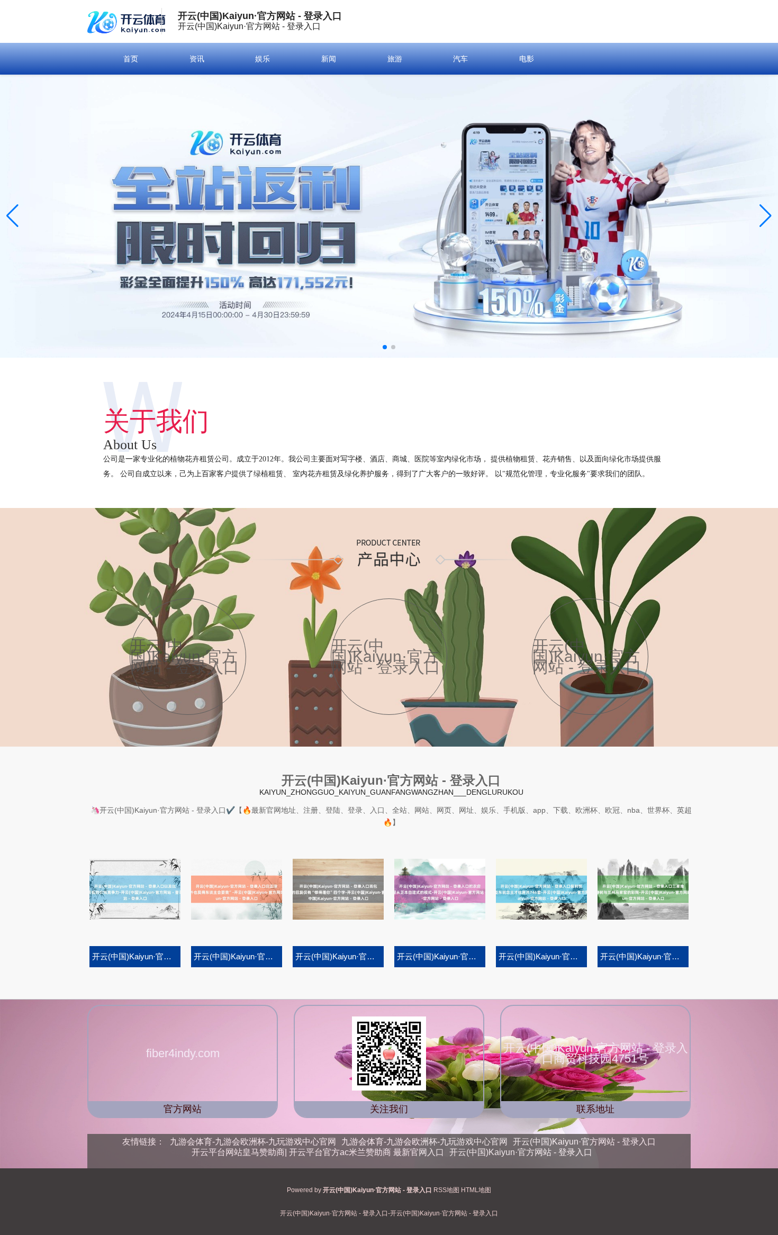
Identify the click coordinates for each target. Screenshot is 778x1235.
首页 (130, 59)
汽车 (460, 59)
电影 (526, 59)
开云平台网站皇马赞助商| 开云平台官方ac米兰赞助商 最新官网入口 (318, 1152)
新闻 (328, 59)
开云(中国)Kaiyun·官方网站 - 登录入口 (584, 1141)
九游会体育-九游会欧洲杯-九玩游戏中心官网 (253, 1141)
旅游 (394, 59)
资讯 (196, 59)
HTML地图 (476, 1190)
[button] (765, 216)
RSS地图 (446, 1190)
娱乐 (262, 59)
